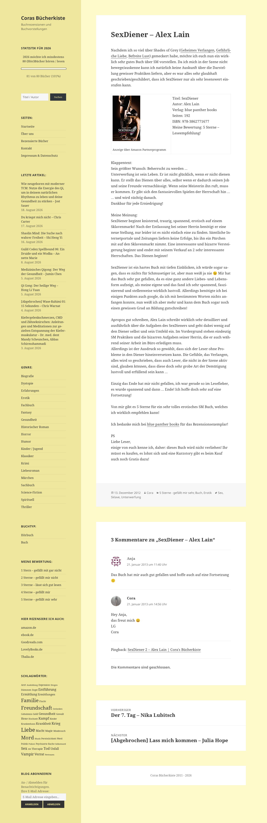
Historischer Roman (35, 427)
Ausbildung (32, 685)
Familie (30, 700)
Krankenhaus (28, 723)
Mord (27, 737)
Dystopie (27, 383)
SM (29, 749)
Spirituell (27, 500)
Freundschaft (36, 707)
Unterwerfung (131, 497)
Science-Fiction (31, 492)
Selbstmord (60, 744)
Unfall (54, 748)
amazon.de (28, 628)
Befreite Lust (138, 56)
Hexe (24, 718)
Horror (26, 434)
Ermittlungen (46, 694)
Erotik (25, 398)
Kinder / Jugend (32, 449)
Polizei (32, 743)
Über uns (27, 134)
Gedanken (57, 709)
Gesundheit (29, 420)
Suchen (58, 97)
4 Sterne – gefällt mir (35, 592)
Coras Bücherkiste (43, 18)
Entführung (47, 689)
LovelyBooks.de (32, 649)
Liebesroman (30, 471)
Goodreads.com (32, 642)
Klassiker (27, 456)
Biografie (27, 376)
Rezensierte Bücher (34, 141)
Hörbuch (27, 535)
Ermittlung (29, 694)
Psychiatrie (41, 743)
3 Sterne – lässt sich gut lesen (41, 585)
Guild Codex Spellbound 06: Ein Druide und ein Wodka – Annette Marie (42, 253)
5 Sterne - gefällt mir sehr (176, 493)
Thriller (26, 507)
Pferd (59, 738)
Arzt (23, 684)
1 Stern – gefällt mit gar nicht (41, 570)
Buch (24, 542)
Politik (24, 743)
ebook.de (27, 635)
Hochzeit (33, 718)
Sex (24, 748)
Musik (38, 738)
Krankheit (43, 723)
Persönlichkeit (48, 738)
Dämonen (26, 689)
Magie (49, 730)
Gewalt (60, 714)
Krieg (56, 723)
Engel (35, 689)
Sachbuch (28, 485)
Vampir (27, 753)
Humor (26, 441)
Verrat (39, 754)
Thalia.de (27, 657)
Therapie (37, 748)
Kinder (53, 718)
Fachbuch (27, 405)
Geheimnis (26, 714)
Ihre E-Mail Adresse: (35, 791)
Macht (40, 730)
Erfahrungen (30, 391)
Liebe (28, 729)
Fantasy (26, 412)
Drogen (54, 685)
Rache (51, 743)
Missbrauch (59, 731)
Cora (150, 493)
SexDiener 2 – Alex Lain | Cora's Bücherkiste (164, 649)
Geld (35, 714)
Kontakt (26, 148)
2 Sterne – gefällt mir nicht (39, 578)
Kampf (44, 718)
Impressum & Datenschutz (39, 156)
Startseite (28, 127)
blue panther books (163, 424)
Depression (44, 685)
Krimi (25, 463)
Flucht (42, 701)
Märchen (27, 478)
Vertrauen (49, 754)
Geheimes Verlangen (197, 50)
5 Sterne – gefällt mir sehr (39, 599)
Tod (47, 748)
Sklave (115, 497)
